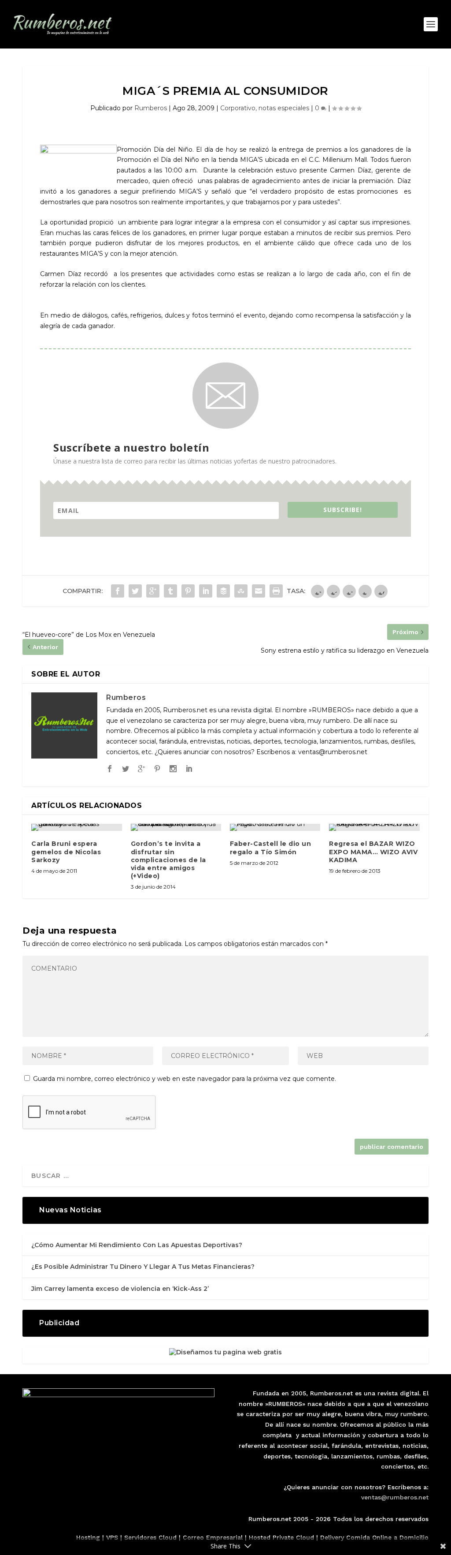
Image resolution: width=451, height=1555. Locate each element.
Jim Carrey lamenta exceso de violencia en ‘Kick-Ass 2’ (120, 1289)
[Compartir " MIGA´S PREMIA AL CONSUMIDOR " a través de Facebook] (117, 591)
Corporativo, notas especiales (264, 108)
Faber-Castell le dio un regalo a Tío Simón (270, 848)
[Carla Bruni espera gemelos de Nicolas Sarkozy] (76, 827)
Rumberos (150, 108)
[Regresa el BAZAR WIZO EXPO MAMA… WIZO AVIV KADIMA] (374, 827)
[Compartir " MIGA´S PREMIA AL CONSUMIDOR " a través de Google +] (153, 591)
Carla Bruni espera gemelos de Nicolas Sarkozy (66, 851)
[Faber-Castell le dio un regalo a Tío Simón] (275, 827)
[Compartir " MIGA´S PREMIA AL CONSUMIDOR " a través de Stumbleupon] (241, 591)
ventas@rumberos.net (395, 1497)
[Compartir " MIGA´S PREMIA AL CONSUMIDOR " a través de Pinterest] (188, 591)
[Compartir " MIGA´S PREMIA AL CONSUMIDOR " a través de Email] (258, 591)
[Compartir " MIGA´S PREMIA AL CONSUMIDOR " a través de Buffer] (223, 591)
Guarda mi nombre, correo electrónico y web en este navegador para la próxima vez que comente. (184, 1079)
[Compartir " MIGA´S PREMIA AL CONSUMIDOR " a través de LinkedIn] (205, 591)
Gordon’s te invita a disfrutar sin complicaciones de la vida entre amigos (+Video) (168, 860)
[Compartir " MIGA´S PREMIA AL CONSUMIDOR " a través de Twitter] (135, 591)
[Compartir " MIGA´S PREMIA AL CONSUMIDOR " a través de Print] (276, 591)
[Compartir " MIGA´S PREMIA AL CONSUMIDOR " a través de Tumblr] (170, 591)
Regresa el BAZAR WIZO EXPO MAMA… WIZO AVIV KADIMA (373, 851)
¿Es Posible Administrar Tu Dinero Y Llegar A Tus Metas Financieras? (143, 1267)
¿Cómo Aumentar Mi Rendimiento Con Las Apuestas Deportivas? (136, 1245)
